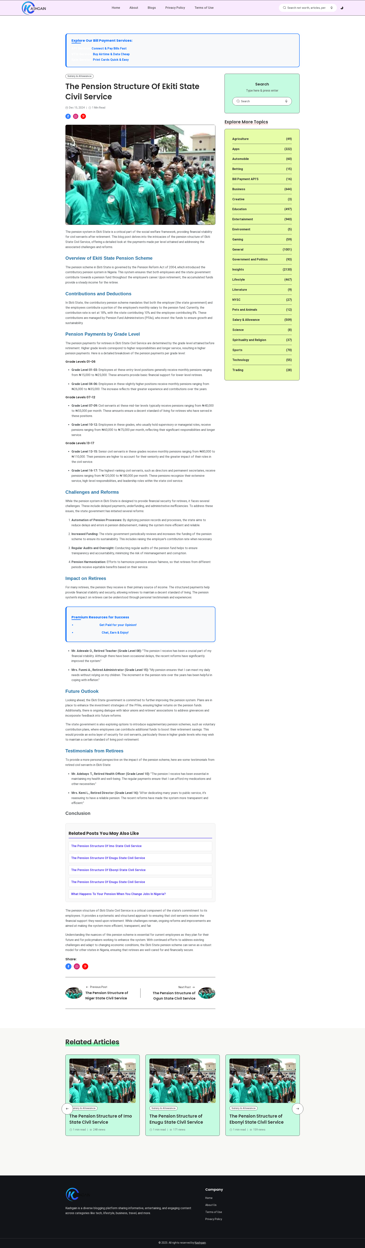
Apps (236, 149)
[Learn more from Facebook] (68, 116)
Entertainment (242, 219)
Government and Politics (250, 259)
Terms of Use (203, 8)
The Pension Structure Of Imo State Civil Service (106, 846)
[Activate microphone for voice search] (331, 7)
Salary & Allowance (79, 76)
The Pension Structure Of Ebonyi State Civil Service (108, 870)
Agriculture (240, 139)
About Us (211, 1204)
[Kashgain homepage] (33, 8)
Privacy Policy (175, 8)
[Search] (284, 8)
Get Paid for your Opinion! (105, 625)
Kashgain (200, 1242)
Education (239, 209)
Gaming (237, 239)
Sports (237, 350)
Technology (240, 360)
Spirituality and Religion (249, 340)
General (237, 249)
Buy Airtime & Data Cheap (111, 54)
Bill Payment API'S (245, 179)
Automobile (240, 159)
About (133, 8)
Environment (241, 229)
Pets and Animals (244, 309)
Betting (237, 169)
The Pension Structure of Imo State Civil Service (100, 1119)
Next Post (185, 987)
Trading (237, 370)
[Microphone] (286, 101)
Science (238, 330)
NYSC (236, 300)
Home (116, 8)
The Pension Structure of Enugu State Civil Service (176, 1119)
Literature (239, 289)
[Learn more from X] (83, 116)
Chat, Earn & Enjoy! (102, 632)
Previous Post (98, 986)
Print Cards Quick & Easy (111, 59)
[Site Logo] (77, 1194)
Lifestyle (238, 279)
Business (238, 189)
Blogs (152, 8)
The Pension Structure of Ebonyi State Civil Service (256, 1119)
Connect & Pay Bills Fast (109, 48)
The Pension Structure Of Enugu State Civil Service (108, 858)
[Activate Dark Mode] (342, 8)
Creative (238, 199)
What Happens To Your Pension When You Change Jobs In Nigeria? (118, 894)
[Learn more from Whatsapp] (75, 116)
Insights (238, 269)
